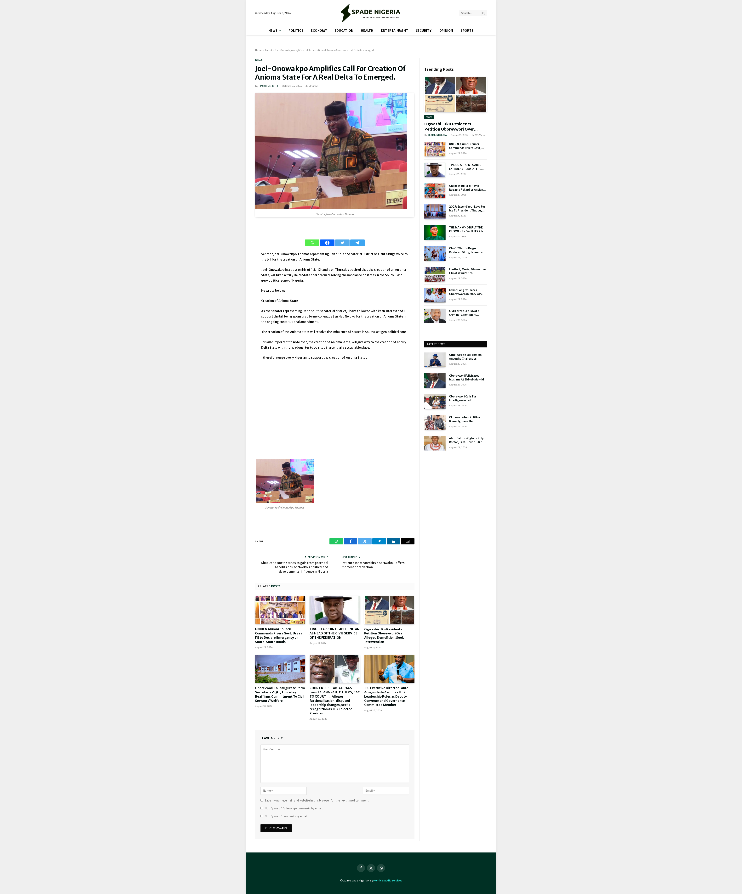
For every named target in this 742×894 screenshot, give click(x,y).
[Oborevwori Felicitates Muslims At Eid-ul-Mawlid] (435, 380)
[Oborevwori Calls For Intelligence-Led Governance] (435, 401)
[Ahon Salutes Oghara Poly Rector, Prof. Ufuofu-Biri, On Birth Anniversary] (435, 443)
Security (424, 30)
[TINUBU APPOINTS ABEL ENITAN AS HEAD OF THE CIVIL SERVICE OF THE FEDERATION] (335, 610)
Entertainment (394, 30)
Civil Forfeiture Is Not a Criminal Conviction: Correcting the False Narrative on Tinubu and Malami (465, 313)
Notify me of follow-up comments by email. (294, 808)
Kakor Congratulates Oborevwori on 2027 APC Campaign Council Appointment (465, 292)
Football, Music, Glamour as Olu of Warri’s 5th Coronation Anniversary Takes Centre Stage (467, 271)
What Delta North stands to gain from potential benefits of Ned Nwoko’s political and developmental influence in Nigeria (294, 567)
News (273, 30)
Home (258, 50)
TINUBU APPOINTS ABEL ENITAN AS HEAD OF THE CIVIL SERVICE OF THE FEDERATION (334, 633)
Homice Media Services (387, 880)
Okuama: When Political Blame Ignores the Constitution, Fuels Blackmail (465, 419)
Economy (319, 30)
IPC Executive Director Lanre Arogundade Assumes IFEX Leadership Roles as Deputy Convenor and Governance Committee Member (386, 696)
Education (344, 30)
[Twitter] (342, 242)
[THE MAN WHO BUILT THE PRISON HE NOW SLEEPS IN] (435, 232)
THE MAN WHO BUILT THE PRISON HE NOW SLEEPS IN (466, 229)
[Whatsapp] (312, 242)
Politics (295, 30)
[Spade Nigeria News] (371, 13)
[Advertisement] (334, 409)
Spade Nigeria (268, 86)
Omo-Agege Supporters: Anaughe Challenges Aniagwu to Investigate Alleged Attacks (465, 357)
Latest (268, 50)
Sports (467, 30)
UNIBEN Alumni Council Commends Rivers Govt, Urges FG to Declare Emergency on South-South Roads (278, 635)
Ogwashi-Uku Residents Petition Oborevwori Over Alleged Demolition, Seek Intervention (384, 635)
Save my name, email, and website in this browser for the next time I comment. (317, 800)
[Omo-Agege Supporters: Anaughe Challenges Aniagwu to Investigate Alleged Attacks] (435, 359)
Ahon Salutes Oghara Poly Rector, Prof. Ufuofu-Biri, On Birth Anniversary (466, 440)
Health (367, 30)
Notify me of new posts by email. (286, 816)
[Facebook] (327, 242)
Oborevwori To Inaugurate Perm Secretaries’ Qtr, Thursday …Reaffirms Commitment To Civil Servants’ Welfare (280, 694)
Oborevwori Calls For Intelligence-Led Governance (462, 398)
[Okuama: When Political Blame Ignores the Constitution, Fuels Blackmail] (435, 422)
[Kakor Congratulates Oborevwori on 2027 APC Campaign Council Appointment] (435, 295)
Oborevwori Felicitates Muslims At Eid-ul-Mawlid (466, 377)
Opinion (446, 30)
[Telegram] (357, 242)
